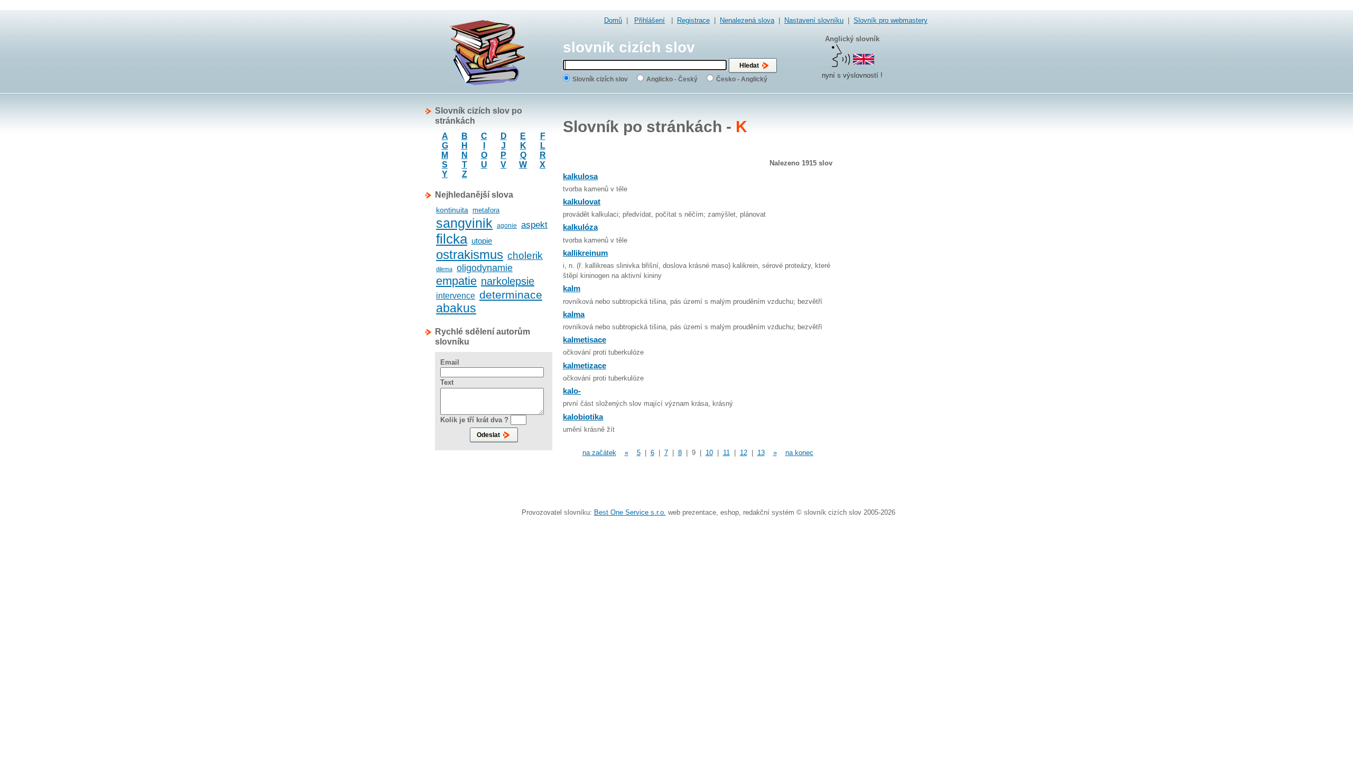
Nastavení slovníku (814, 20)
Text (446, 382)
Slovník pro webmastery (891, 20)
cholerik (525, 255)
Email (449, 362)
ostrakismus (469, 254)
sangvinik (464, 223)
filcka (451, 239)
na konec (799, 453)
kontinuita (452, 210)
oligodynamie (485, 268)
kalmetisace (584, 339)
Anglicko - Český (672, 79)
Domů (613, 20)
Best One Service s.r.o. (630, 512)
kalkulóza (580, 226)
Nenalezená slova (747, 20)
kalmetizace (584, 365)
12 (743, 453)
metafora (485, 210)
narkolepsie (507, 281)
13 (761, 453)
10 (709, 453)
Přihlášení (649, 20)
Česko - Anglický (741, 79)
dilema (444, 269)
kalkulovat (581, 201)
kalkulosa (580, 176)
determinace (510, 295)
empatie (456, 280)
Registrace (693, 20)
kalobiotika (583, 416)
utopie (481, 240)
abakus (456, 308)
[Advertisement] (885, 264)
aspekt (534, 225)
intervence (455, 295)
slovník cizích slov (629, 47)
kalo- (572, 390)
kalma (574, 314)
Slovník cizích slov (600, 79)
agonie (507, 225)
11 (726, 453)
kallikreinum (585, 252)
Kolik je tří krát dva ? (474, 420)
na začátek (599, 453)
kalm (571, 288)
